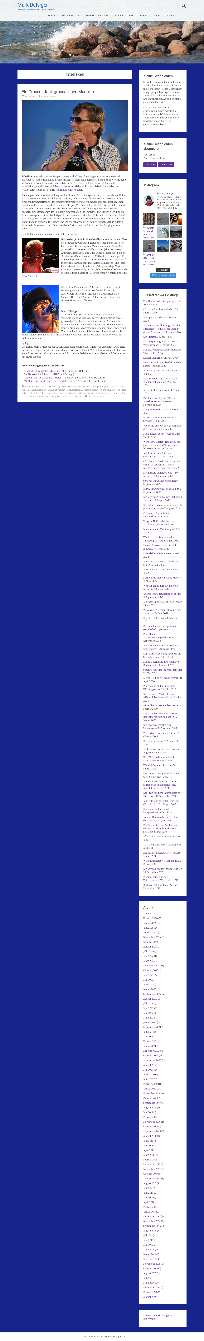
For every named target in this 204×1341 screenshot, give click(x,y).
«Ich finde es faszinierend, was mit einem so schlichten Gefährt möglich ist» (162, 464)
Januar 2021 (149, 1046)
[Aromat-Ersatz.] (149, 246)
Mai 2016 (148, 1244)
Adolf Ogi (56, 386)
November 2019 (152, 1093)
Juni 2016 (148, 1240)
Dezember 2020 (152, 1050)
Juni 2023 (148, 975)
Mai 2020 (148, 1069)
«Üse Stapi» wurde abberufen (159, 836)
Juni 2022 (148, 1008)
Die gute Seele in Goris (155, 409)
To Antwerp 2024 (124, 15)
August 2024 (150, 946)
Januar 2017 (149, 1211)
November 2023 (152, 965)
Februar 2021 (150, 1041)
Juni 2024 (148, 956)
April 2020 (149, 1074)
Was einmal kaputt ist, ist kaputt (160, 860)
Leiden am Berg (152, 357)
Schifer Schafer (103, 393)
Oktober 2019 (150, 1098)
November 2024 (152, 937)
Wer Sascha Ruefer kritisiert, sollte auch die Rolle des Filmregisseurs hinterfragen (161, 445)
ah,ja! (122, 1336)
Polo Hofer (34, 393)
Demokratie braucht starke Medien (162, 577)
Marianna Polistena (81, 390)
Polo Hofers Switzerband (52, 393)
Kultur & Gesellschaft (35, 386)
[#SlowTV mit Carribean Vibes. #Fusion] (163, 232)
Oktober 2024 (150, 942)
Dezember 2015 (151, 1259)
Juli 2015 (147, 1278)
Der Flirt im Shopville (154, 618)
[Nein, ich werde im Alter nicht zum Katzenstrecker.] (176, 246)
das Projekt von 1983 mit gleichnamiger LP (101, 256)
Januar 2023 (149, 989)
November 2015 (151, 1263)
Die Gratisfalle (150, 336)
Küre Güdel (27, 390)
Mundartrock (113, 390)
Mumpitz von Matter (154, 317)
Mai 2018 (148, 1145)
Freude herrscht (69, 386)
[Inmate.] (149, 219)
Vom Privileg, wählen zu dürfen (160, 733)
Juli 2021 (148, 1031)
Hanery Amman (86, 386)
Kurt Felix (38, 390)
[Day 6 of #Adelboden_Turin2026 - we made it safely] (149, 259)
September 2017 (152, 1178)
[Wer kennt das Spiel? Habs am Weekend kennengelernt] (176, 219)
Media (143, 15)
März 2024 (149, 960)
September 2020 (152, 1060)
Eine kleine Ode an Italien (157, 553)
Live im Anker (50, 390)
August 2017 (149, 1183)
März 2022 (149, 1017)
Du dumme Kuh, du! (154, 741)
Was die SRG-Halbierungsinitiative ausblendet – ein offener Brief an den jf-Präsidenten (161, 329)
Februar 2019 (150, 1117)
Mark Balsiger (32, 5)
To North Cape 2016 (97, 15)
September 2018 (152, 1131)
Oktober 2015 (150, 1268)
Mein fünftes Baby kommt (157, 390)
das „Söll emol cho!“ (98, 215)
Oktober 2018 (150, 1126)
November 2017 (151, 1169)
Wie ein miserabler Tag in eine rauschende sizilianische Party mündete (159, 785)
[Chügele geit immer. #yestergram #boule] (163, 219)
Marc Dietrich (64, 390)
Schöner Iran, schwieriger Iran (159, 480)
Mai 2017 (148, 1197)
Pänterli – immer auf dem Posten (161, 705)
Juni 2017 (148, 1192)
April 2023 (148, 984)
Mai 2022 (148, 1013)
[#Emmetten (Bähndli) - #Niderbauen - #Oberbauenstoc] (163, 246)
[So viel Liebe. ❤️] (176, 232)
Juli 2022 (148, 1003)
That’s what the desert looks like (160, 844)
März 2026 (149, 913)
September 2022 (152, 994)
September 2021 (152, 1027)
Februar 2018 (150, 1159)
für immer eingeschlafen (69, 189)
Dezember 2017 (151, 1164)
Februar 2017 (150, 1207)
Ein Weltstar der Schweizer (38, 374)
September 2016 (152, 1225)
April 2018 (148, 1150)
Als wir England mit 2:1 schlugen (160, 370)
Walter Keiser (74, 396)
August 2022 (150, 998)
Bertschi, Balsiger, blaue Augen (160, 885)
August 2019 (150, 1107)
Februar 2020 (150, 1084)
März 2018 (148, 1155)
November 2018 (152, 1121)
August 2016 (150, 1230)
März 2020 (149, 1079)
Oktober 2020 (150, 1055)
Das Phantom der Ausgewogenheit (162, 301)
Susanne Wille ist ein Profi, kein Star (162, 669)
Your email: (149, 154)
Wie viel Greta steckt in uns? (158, 765)
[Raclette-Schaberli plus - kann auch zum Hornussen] (149, 232)
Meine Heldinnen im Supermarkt (161, 677)
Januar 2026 (149, 923)
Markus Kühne (99, 390)
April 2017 (148, 1202)
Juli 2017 (147, 1188)
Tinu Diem (62, 396)
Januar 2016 (149, 1254)
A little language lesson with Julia (161, 488)
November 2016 (152, 1221)
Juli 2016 (147, 1235)
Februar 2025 (150, 932)
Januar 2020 (149, 1088)
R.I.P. (81, 393)
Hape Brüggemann (104, 386)
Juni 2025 (148, 927)
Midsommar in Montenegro (158, 529)
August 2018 (150, 1136)
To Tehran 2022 (70, 15)
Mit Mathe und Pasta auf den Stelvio (162, 601)
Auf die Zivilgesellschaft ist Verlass (161, 852)
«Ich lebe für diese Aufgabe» (159, 309)
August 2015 (149, 1273)
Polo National (71, 393)
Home (51, 15)
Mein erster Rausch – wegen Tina (161, 433)
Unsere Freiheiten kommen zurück (162, 593)
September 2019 (152, 1102)
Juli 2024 (148, 951)
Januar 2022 (149, 1022)
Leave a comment (96, 396)
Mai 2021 (148, 1036)
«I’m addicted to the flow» (157, 569)
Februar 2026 (150, 918)
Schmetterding (118, 393)
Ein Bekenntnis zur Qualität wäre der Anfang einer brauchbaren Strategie (161, 828)
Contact (171, 15)
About (157, 15)
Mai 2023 (148, 979)
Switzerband (42, 396)
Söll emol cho (28, 396)
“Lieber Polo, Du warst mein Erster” (43, 377)
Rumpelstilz (89, 393)
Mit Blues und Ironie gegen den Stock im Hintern (50, 381)
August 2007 (150, 1296)
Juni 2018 (148, 1140)
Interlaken (119, 386)
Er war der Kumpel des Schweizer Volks (45, 371)
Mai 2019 (148, 1112)
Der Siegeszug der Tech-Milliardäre (162, 349)
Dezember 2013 (151, 1287)
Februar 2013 (150, 1292)
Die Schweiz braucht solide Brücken (162, 868)
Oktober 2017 (150, 1173)
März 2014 (148, 1282)
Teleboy (52, 396)
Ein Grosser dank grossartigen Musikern (58, 91)
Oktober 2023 (150, 970)
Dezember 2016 (151, 1216)
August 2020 (150, 1065)
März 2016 (148, 1249)
